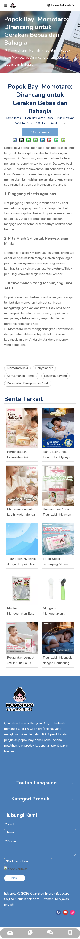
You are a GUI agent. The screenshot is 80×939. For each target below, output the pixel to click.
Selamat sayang (55, 376)
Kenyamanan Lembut (22, 376)
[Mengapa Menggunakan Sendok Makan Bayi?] (58, 588)
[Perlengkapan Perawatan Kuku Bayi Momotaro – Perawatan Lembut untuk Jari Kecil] (22, 428)
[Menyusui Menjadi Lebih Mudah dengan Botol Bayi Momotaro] (22, 486)
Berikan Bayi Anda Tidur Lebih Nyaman (57, 512)
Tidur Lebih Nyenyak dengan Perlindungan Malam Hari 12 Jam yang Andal (58, 660)
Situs (61, 123)
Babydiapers (44, 368)
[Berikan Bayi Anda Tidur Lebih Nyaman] (58, 486)
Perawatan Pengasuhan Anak (28, 383)
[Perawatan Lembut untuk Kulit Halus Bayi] (22, 638)
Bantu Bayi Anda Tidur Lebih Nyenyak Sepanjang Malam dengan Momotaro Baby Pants (57, 455)
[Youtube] (65, 912)
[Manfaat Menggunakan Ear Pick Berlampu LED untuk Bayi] (22, 588)
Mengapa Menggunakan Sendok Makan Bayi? (58, 611)
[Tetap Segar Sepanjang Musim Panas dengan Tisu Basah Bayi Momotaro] (58, 539)
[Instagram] (72, 912)
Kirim (14, 878)
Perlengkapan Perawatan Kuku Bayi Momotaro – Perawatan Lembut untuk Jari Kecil (20, 455)
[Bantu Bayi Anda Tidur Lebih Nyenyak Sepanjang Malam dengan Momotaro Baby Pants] (58, 428)
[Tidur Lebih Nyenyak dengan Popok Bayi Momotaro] (22, 539)
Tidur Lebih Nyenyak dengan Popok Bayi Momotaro (21, 562)
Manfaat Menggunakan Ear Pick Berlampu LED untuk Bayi (21, 611)
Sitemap (48, 899)
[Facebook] (58, 912)
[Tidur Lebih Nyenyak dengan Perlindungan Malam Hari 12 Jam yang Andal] (58, 638)
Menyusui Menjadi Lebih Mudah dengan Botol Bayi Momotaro (22, 512)
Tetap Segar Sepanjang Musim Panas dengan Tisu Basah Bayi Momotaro (56, 562)
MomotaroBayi (17, 368)
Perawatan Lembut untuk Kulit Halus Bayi (20, 660)
